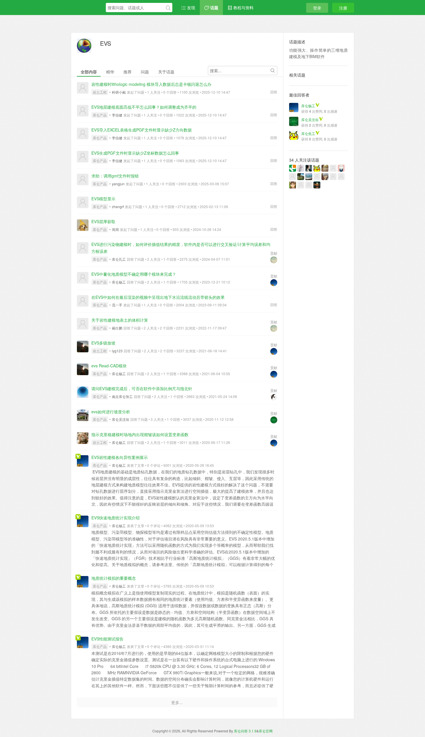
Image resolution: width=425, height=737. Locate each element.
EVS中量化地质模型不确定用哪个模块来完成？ (133, 274)
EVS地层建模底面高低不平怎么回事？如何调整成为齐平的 (143, 107)
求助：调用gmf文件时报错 (115, 176)
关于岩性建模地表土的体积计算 (119, 320)
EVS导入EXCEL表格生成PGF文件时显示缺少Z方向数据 (141, 130)
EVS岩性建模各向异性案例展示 (119, 457)
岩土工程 (100, 92)
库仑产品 (100, 114)
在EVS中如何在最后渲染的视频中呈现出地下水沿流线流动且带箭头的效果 (158, 297)
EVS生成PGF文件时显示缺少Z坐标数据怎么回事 (135, 153)
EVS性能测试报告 (107, 639)
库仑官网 (266, 730)
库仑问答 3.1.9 (245, 730)
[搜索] (168, 8)
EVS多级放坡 (103, 343)
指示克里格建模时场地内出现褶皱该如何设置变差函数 (140, 434)
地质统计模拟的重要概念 (113, 578)
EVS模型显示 (103, 198)
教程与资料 (243, 7)
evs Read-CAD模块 (109, 365)
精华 (110, 72)
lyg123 (117, 350)
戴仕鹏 (117, 327)
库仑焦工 (308, 133)
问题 (145, 72)
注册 (343, 8)
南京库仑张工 (122, 396)
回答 (273, 91)
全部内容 (89, 72)
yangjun (118, 183)
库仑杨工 (119, 281)
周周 (115, 229)
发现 (190, 7)
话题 (213, 7)
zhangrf (118, 206)
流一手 (117, 304)
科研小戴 (119, 92)
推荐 (127, 72)
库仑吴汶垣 (120, 419)
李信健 (117, 114)
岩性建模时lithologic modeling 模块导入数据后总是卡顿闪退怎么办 (151, 84)
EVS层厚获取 (103, 221)
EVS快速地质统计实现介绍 (115, 518)
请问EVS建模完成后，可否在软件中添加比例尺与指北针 (141, 388)
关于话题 (166, 72)
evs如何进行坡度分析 (110, 411)
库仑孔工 (119, 259)
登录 (317, 8)
